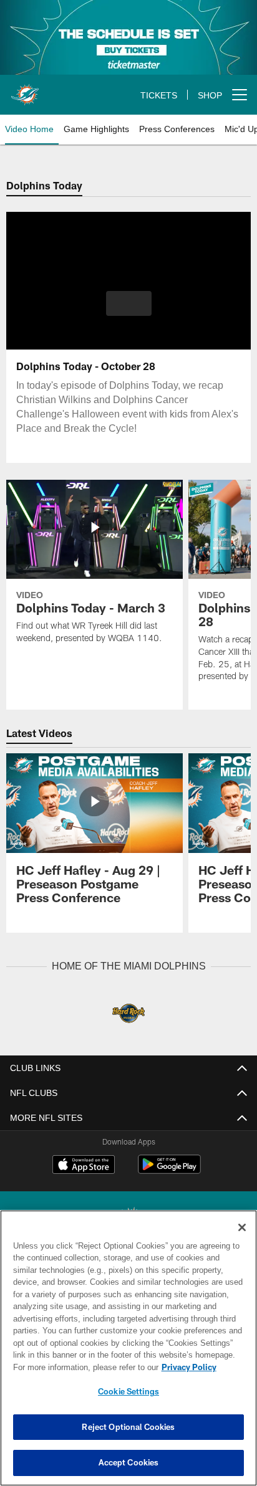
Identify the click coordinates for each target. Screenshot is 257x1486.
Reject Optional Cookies (128, 1427)
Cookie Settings (128, 1391)
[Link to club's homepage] (25, 90)
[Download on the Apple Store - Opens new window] (83, 1166)
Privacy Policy (189, 1367)
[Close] (242, 1227)
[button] (129, 303)
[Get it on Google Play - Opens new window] (169, 1170)
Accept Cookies (129, 1462)
